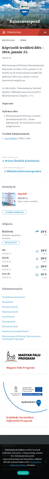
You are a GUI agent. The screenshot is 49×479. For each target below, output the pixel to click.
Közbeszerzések (10, 326)
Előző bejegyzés (10, 157)
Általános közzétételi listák (15, 331)
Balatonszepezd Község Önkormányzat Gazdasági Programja (21, 337)
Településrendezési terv (13, 297)
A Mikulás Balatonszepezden (22, 171)
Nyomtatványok (10, 307)
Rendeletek (7, 302)
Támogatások (8, 321)
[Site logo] (24, 15)
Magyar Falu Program (20, 367)
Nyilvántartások (10, 311)
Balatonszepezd (24, 21)
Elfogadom (23, 473)
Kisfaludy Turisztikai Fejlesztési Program (19, 419)
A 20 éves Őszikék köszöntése (20, 161)
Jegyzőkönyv (11, 138)
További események (14, 212)
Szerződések (8, 316)
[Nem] (45, 461)
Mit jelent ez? (11, 243)
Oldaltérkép (14, 32)
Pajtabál (22, 193)
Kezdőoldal (8, 40)
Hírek (23, 40)
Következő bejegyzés (14, 167)
